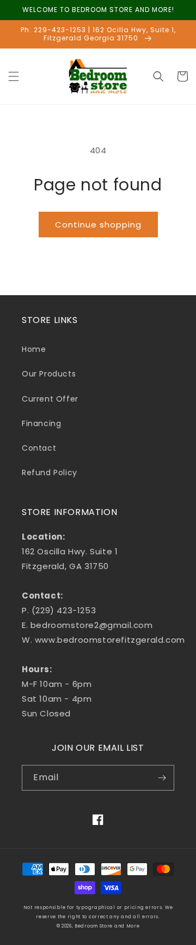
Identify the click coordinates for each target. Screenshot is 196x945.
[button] (14, 76)
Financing (41, 423)
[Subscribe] (162, 778)
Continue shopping (98, 224)
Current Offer (50, 398)
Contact (39, 447)
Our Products (49, 373)
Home (34, 349)
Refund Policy (49, 472)
